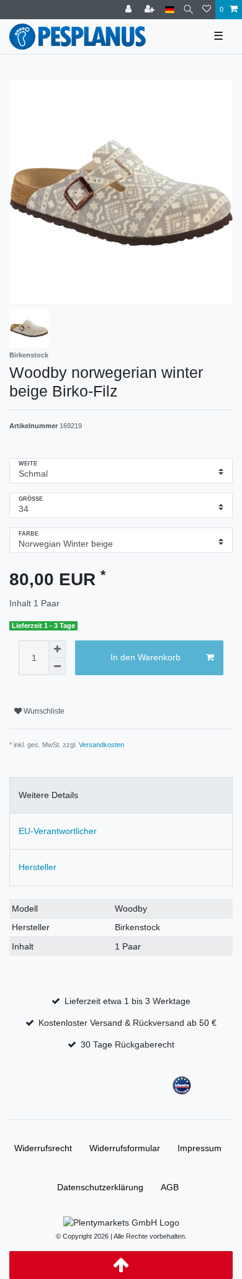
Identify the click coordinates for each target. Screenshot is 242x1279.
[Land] (170, 9)
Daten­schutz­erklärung (100, 1187)
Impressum (199, 1148)
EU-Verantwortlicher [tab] (58, 831)
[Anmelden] (129, 9)
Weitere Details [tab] (48, 795)
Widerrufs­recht (43, 1148)
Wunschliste (43, 711)
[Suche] (188, 9)
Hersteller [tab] (37, 867)
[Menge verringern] (57, 666)
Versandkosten (101, 744)
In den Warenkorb (145, 657)
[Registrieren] (150, 9)
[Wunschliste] (206, 9)
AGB (170, 1187)
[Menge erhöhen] (57, 649)
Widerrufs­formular (124, 1148)
